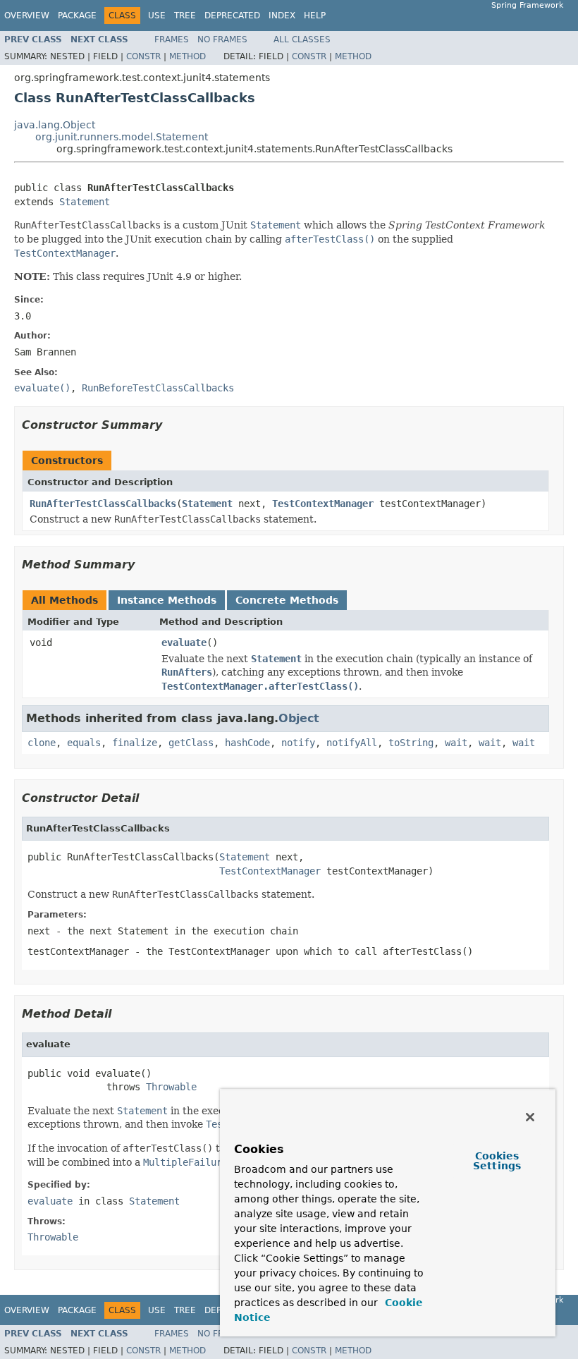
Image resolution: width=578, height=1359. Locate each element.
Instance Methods (166, 600)
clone (41, 742)
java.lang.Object (54, 124)
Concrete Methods (286, 600)
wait (456, 742)
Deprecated (232, 15)
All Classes (302, 39)
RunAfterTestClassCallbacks (103, 503)
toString (411, 742)
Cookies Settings (497, 1160)
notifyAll (351, 742)
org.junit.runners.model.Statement (121, 136)
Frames (171, 39)
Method (187, 56)
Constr (143, 56)
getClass (191, 742)
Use (157, 15)
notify (298, 742)
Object (298, 718)
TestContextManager (323, 503)
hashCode (247, 742)
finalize (134, 742)
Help (315, 15)
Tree (185, 15)
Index (282, 15)
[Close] (530, 1117)
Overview (26, 15)
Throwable (171, 1086)
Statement (84, 201)
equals (84, 742)
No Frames (222, 39)
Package (77, 15)
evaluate (184, 642)
